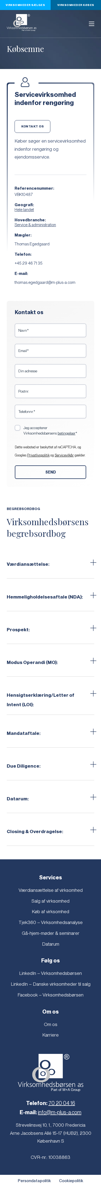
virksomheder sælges (25, 4)
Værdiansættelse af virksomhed (51, 890)
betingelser (66, 433)
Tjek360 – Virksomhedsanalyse (51, 922)
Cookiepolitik (71, 1180)
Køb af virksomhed (50, 911)
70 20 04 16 (61, 1103)
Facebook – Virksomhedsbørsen (50, 995)
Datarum (50, 944)
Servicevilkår (64, 455)
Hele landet (24, 209)
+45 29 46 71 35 (29, 263)
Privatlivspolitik (38, 455)
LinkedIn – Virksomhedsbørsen (50, 973)
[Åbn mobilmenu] (91, 24)
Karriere (50, 1035)
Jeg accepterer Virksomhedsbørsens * (50, 430)
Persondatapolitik (34, 1180)
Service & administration (35, 224)
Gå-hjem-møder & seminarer (50, 933)
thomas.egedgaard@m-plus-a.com (45, 282)
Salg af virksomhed (50, 901)
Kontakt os (32, 126)
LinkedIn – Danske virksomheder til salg (50, 984)
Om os (50, 1024)
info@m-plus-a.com (59, 1112)
